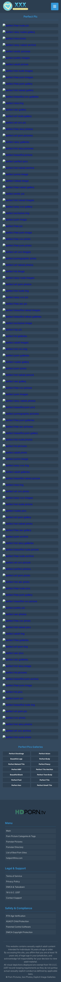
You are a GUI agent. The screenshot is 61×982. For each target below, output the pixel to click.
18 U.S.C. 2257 (13, 892)
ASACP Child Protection (17, 921)
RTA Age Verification (15, 916)
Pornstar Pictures (14, 841)
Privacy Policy (13, 881)
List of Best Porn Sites (16, 852)
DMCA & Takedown (15, 887)
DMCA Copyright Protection (19, 932)
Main (8, 830)
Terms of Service (14, 876)
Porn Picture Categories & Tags (21, 836)
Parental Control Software (18, 926)
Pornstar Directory (14, 847)
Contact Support (14, 898)
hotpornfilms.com (14, 858)
